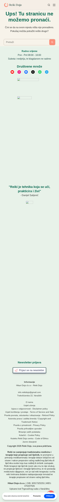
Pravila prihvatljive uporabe (29, 428)
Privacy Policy (39, 425)
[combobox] (26, 42)
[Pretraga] (49, 5)
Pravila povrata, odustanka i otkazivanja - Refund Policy (29, 415)
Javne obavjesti (29, 442)
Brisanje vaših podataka (29, 432)
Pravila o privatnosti (22, 425)
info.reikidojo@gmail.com (29, 392)
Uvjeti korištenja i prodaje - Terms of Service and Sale (29, 412)
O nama (29, 402)
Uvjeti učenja (29, 405)
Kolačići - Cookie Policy (29, 435)
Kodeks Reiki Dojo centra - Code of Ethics (29, 438)
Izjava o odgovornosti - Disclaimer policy (29, 409)
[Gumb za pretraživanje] (52, 42)
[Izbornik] (54, 5)
